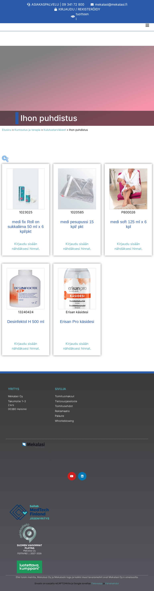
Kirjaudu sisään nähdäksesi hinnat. (26, 246)
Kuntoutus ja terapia (27, 129)
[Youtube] (72, 476)
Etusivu (6, 129)
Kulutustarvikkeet (55, 129)
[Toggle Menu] (77, 25)
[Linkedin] (82, 476)
